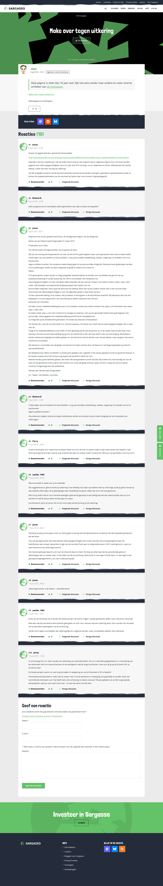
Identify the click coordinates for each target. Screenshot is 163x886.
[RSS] (122, 849)
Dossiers (114, 8)
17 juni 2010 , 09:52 (36, 528)
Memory (131, 8)
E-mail (24, 733)
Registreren (57, 716)
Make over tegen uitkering (41, 94)
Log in (154, 8)
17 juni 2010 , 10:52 (36, 614)
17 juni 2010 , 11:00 (36, 656)
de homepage (55, 86)
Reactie (25, 751)
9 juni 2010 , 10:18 (35, 400)
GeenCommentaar (61, 72)
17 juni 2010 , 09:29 (36, 478)
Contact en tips (118, 2)
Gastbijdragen (70, 869)
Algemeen (50, 72)
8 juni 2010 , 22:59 (35, 201)
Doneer (98, 2)
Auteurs (142, 2)
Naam (24, 720)
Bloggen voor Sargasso (74, 856)
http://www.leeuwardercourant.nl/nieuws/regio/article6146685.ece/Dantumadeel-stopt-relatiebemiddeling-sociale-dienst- (78, 157)
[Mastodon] (107, 849)
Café (147, 8)
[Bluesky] (115, 849)
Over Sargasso (152, 2)
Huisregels (68, 865)
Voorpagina (82, 16)
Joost (34, 68)
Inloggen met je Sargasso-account (36, 716)
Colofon (67, 851)
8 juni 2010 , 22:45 (35, 148)
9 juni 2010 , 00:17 (35, 231)
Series (123, 8)
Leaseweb (107, 2)
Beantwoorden (37, 182)
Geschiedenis (69, 847)
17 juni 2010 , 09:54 (36, 583)
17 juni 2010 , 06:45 (36, 444)
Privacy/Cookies (131, 2)
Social (140, 8)
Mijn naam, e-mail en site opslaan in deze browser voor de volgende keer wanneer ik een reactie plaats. (67, 746)
